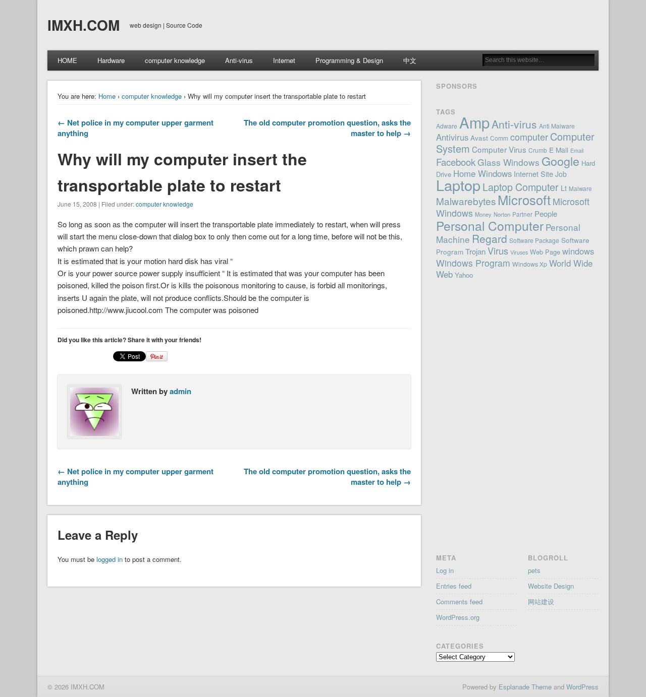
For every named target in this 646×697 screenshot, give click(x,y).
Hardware (111, 60)
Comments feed (459, 601)
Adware (446, 125)
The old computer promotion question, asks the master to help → (327, 128)
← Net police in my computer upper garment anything (135, 128)
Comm (499, 138)
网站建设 (541, 601)
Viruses (519, 252)
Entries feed (453, 586)
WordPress (582, 686)
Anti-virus (239, 60)
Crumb (537, 150)
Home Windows (482, 173)
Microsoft (524, 199)
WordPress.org (457, 617)
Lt (564, 188)
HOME (67, 60)
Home (107, 96)
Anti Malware (557, 125)
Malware (580, 188)
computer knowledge (175, 60)
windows (578, 251)
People (545, 213)
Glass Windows (508, 162)
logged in (109, 559)
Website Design (551, 586)
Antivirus (452, 137)
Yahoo (464, 275)
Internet (284, 60)
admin (180, 391)
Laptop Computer (520, 186)
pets (534, 570)
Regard (489, 238)
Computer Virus (499, 149)
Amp (474, 122)
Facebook (455, 161)
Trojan (475, 251)
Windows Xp (529, 264)
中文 (409, 60)
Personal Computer (490, 225)
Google (560, 160)
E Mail (558, 150)
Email (576, 150)
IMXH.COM (83, 25)
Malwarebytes (466, 201)
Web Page (545, 252)
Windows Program (473, 263)
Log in (445, 570)
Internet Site (533, 173)
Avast (479, 138)
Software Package (534, 240)
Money (483, 214)
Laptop (458, 184)
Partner (522, 214)
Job (561, 174)
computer (529, 136)
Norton (502, 214)
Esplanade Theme (525, 686)
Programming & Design (349, 60)
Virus (498, 250)
